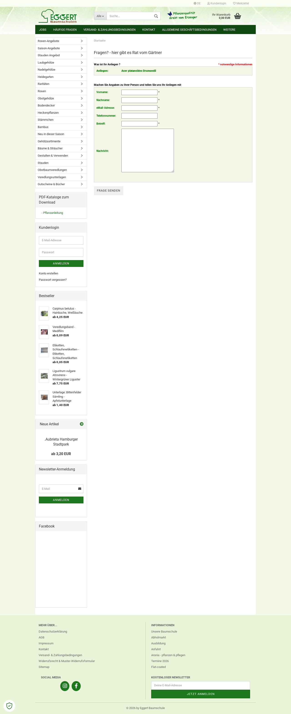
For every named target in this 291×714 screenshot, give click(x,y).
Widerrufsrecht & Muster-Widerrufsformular (67, 661)
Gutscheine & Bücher (51, 184)
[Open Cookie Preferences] (9, 706)
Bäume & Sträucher (50, 148)
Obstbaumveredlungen (52, 170)
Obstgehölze (46, 98)
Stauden (43, 163)
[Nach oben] (278, 707)
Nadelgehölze (46, 69)
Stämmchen (45, 119)
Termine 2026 (160, 661)
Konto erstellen (48, 273)
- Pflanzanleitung (52, 212)
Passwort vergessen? (53, 279)
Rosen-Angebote (48, 41)
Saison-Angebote (49, 48)
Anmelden (61, 263)
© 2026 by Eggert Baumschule (145, 708)
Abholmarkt (158, 637)
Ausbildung (158, 643)
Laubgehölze (46, 62)
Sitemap (44, 667)
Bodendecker (46, 105)
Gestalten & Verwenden (53, 155)
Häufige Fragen (65, 29)
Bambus (43, 127)
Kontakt (148, 29)
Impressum (46, 643)
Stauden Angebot (49, 55)
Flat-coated (158, 667)
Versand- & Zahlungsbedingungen (109, 29)
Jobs (42, 29)
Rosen (42, 91)
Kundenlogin (218, 3)
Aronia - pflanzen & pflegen (168, 655)
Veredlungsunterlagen (52, 177)
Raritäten (43, 84)
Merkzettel (242, 3)
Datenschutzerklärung (53, 631)
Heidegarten (45, 77)
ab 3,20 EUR (61, 454)
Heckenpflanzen (48, 112)
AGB (41, 637)
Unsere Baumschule (164, 631)
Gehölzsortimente (49, 141)
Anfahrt (156, 649)
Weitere (229, 29)
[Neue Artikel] (81, 424)
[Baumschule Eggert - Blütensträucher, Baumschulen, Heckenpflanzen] (63, 16)
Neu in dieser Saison (51, 134)
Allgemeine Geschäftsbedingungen (189, 29)
